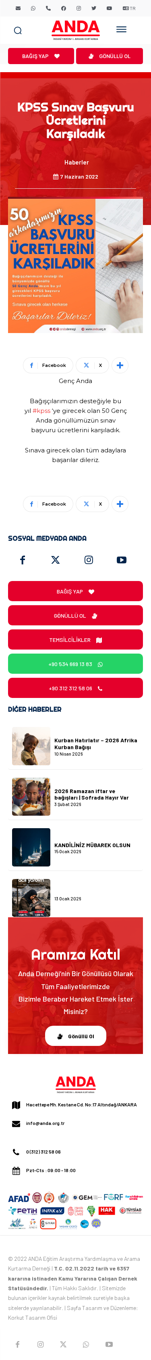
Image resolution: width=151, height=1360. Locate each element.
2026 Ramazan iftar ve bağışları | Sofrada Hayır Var (91, 794)
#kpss (41, 410)
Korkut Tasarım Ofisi (32, 1317)
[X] (63, 1344)
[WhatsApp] (86, 1344)
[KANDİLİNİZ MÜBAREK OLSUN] (31, 847)
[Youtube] (121, 560)
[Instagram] (88, 560)
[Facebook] (22, 560)
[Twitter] (55, 560)
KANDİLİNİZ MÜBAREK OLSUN (92, 844)
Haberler (76, 162)
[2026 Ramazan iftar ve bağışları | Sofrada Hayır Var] (31, 797)
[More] (120, 365)
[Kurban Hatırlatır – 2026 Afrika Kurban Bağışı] (31, 746)
